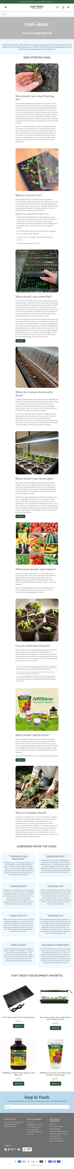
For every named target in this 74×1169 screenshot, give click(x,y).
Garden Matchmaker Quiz (57, 1141)
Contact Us (30, 1122)
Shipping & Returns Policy (35, 1124)
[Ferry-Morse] (37, 7)
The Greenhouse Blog (34, 1127)
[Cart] (68, 7)
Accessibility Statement (34, 1131)
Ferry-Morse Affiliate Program (59, 1131)
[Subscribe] (67, 1107)
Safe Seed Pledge (55, 1129)
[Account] (63, 7)
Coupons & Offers (55, 1136)
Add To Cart (18, 1026)
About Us (53, 1124)
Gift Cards (30, 1134)
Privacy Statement (32, 1129)
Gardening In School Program (59, 1133)
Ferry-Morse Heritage (56, 1126)
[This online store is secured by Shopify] (27, 1149)
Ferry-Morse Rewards (56, 1138)
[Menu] (6, 7)
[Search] (70, 14)
